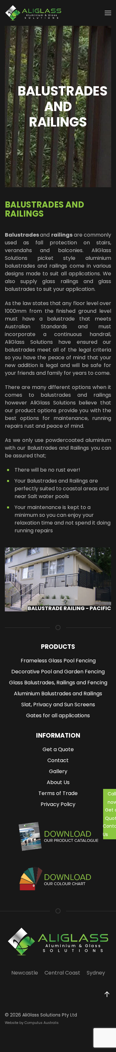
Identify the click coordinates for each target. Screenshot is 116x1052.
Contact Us (109, 830)
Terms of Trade (58, 793)
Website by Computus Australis (32, 1022)
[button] (107, 994)
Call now (112, 798)
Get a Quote (110, 814)
